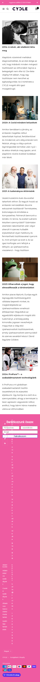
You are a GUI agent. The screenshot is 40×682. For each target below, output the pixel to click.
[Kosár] (36, 9)
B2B (12, 555)
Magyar (6, 651)
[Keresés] (8, 9)
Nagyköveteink (12, 513)
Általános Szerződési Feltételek (5, 610)
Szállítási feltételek (5, 625)
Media (12, 535)
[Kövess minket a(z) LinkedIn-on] (5, 443)
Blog (12, 546)
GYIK (12, 450)
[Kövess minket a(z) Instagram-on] (5, 428)
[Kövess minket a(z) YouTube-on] (5, 433)
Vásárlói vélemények (12, 476)
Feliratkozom (20, 436)
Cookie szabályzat (5, 593)
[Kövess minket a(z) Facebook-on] (5, 423)
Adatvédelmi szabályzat (5, 577)
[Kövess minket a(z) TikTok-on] (5, 438)
